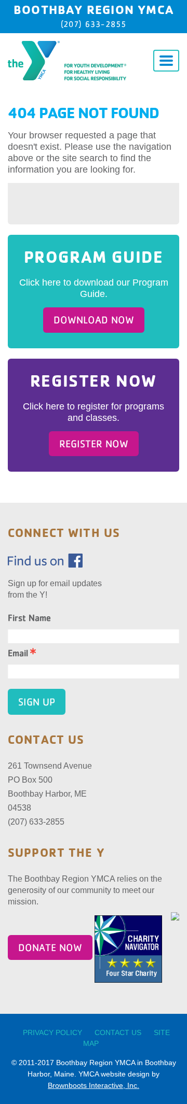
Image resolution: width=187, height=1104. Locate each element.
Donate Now (50, 947)
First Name (29, 617)
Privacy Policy (52, 1032)
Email (18, 653)
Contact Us (118, 1032)
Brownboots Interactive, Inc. (93, 1085)
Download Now (94, 319)
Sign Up (36, 701)
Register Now (93, 443)
